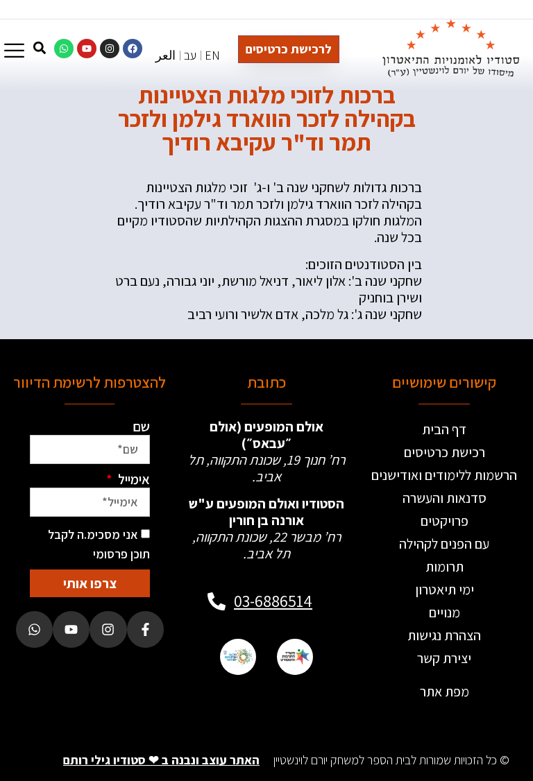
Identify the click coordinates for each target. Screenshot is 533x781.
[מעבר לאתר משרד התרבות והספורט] (294, 657)
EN (212, 55)
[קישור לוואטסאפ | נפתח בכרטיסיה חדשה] (64, 48)
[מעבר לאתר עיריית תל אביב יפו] (238, 657)
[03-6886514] (217, 601)
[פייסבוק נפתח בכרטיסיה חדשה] (145, 629)
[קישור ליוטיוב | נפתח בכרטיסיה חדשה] (86, 48)
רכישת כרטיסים (444, 452)
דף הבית (444, 429)
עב (190, 55)
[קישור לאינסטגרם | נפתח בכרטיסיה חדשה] (109, 48)
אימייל (132, 479)
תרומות (444, 567)
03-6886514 (273, 601)
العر (165, 55)
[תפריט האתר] (14, 50)
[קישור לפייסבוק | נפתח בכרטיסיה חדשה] (132, 48)
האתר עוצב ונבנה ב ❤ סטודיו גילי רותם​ (161, 760)
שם (141, 426)
